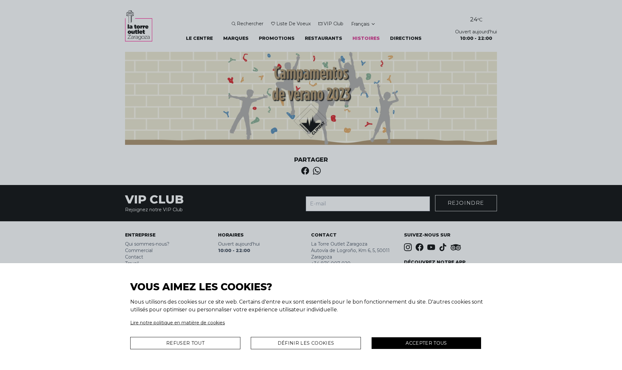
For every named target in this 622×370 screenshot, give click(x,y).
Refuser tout (185, 343)
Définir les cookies (306, 343)
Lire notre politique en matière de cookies (177, 323)
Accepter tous (426, 343)
